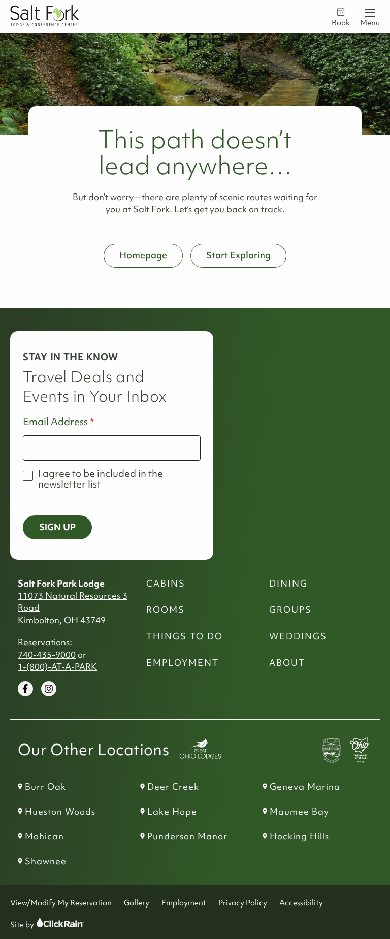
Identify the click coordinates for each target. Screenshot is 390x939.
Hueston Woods (60, 811)
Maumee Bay (299, 811)
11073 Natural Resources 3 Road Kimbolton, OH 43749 (72, 608)
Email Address (55, 422)
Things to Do (184, 636)
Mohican (44, 836)
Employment (182, 662)
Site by (31, 924)
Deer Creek (173, 786)
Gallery (136, 903)
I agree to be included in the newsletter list (100, 479)
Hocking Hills (299, 836)
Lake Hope (172, 811)
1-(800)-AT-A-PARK (57, 666)
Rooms (165, 610)
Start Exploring (238, 255)
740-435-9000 (47, 654)
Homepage (143, 255)
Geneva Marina (305, 786)
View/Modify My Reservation (61, 903)
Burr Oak (45, 786)
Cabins (165, 583)
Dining (288, 583)
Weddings (298, 636)
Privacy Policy (242, 903)
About (287, 662)
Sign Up (57, 527)
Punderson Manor (187, 836)
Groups (290, 610)
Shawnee (46, 861)
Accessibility (301, 903)
